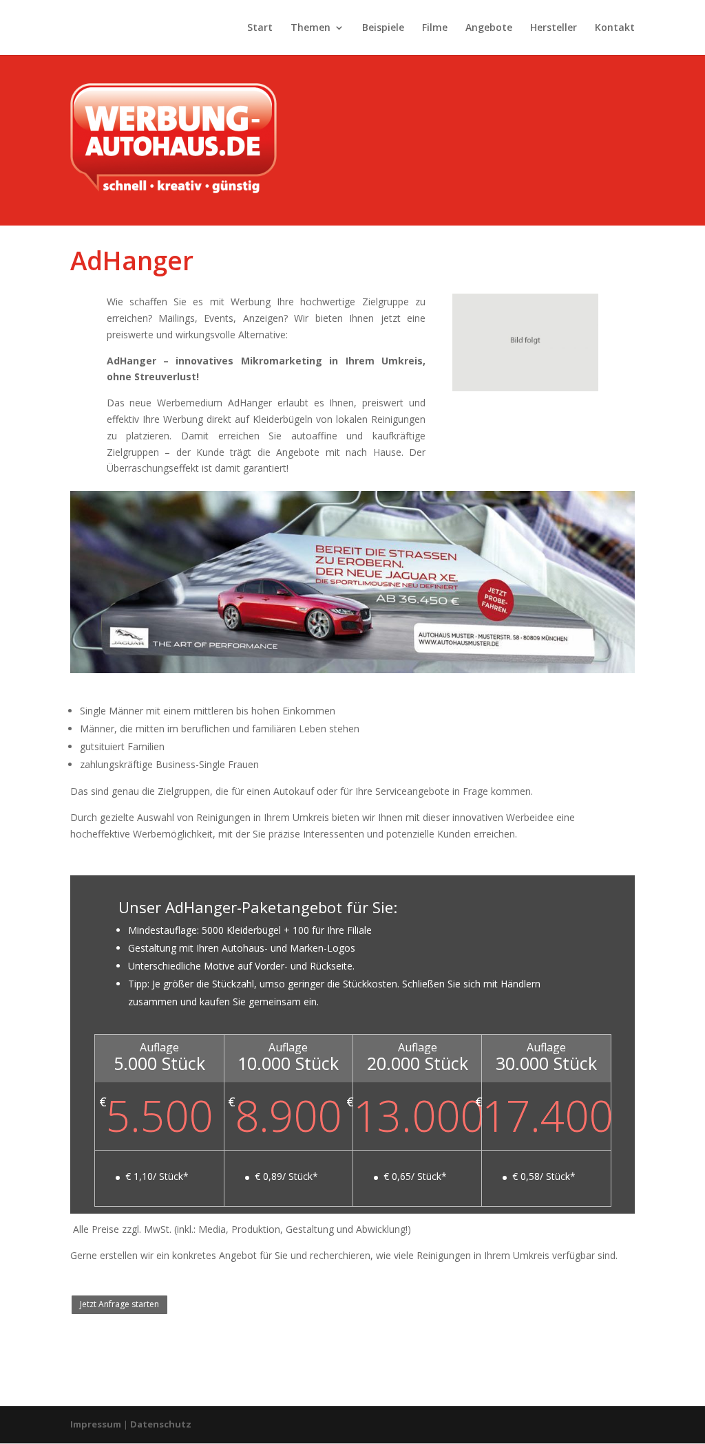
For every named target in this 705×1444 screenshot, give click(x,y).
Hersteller (553, 28)
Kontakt (615, 28)
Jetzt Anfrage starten (119, 1304)
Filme (435, 28)
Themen (310, 28)
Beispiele (383, 28)
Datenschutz (160, 1424)
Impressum (95, 1424)
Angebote (488, 28)
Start (260, 28)
